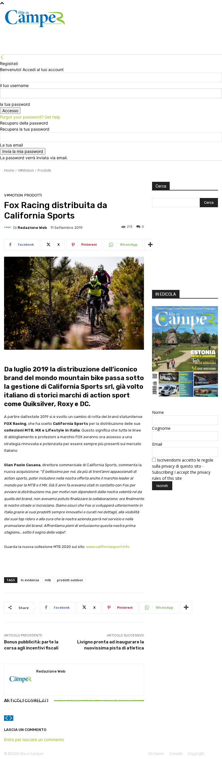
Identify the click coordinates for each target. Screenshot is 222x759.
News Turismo (26, 690)
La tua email (11, 144)
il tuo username (14, 85)
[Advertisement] (185, 250)
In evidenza (30, 580)
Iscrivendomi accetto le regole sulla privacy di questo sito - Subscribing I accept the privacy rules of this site (182, 469)
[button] (211, 43)
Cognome (161, 428)
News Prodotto (120, 694)
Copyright (196, 753)
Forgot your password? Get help (30, 116)
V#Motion (26, 170)
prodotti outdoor (70, 580)
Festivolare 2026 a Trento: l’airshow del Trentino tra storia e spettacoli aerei (74, 703)
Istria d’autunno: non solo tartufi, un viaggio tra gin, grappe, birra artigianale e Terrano (27, 701)
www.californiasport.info (108, 547)
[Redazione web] (8, 227)
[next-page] (11, 718)
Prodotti (44, 170)
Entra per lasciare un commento (34, 739)
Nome (158, 412)
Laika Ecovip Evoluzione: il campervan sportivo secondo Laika (121, 703)
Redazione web (32, 227)
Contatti (175, 753)
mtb (48, 580)
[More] (150, 244)
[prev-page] (6, 718)
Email (157, 444)
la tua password (15, 104)
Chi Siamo (156, 753)
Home (9, 170)
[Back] (2, 57)
